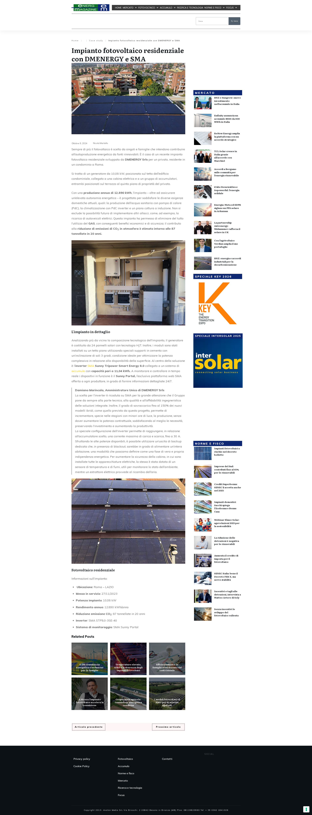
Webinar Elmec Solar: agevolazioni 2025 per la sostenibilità (227, 523)
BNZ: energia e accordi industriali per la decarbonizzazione (227, 261)
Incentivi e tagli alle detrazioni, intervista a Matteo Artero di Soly (227, 594)
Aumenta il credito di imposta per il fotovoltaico (226, 558)
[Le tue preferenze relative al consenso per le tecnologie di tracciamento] (306, 809)
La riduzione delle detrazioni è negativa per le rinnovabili (226, 541)
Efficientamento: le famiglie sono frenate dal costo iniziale (167, 659)
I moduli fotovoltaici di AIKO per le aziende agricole (167, 694)
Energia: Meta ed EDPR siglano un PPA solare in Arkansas (227, 208)
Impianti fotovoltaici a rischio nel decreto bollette (227, 451)
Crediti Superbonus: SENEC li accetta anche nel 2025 (227, 487)
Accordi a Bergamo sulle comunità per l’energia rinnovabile (226, 172)
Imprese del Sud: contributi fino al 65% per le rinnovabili (226, 469)
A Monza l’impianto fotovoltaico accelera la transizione (90, 694)
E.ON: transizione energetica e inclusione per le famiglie (90, 659)
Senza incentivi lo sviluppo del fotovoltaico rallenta (226, 612)
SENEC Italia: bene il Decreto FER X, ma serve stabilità (226, 576)
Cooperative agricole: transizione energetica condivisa (128, 694)
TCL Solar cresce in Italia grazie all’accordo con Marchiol (225, 155)
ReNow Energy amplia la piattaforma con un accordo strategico (227, 136)
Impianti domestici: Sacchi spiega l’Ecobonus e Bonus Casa (225, 506)
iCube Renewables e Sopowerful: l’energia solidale (226, 190)
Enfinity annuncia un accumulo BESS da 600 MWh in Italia (227, 118)
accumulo (78, 371)
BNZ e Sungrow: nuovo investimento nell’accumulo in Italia (227, 101)
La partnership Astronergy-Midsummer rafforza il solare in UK (227, 227)
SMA (91, 366)
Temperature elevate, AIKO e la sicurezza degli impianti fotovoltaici (128, 659)
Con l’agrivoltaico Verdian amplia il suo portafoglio (226, 243)
